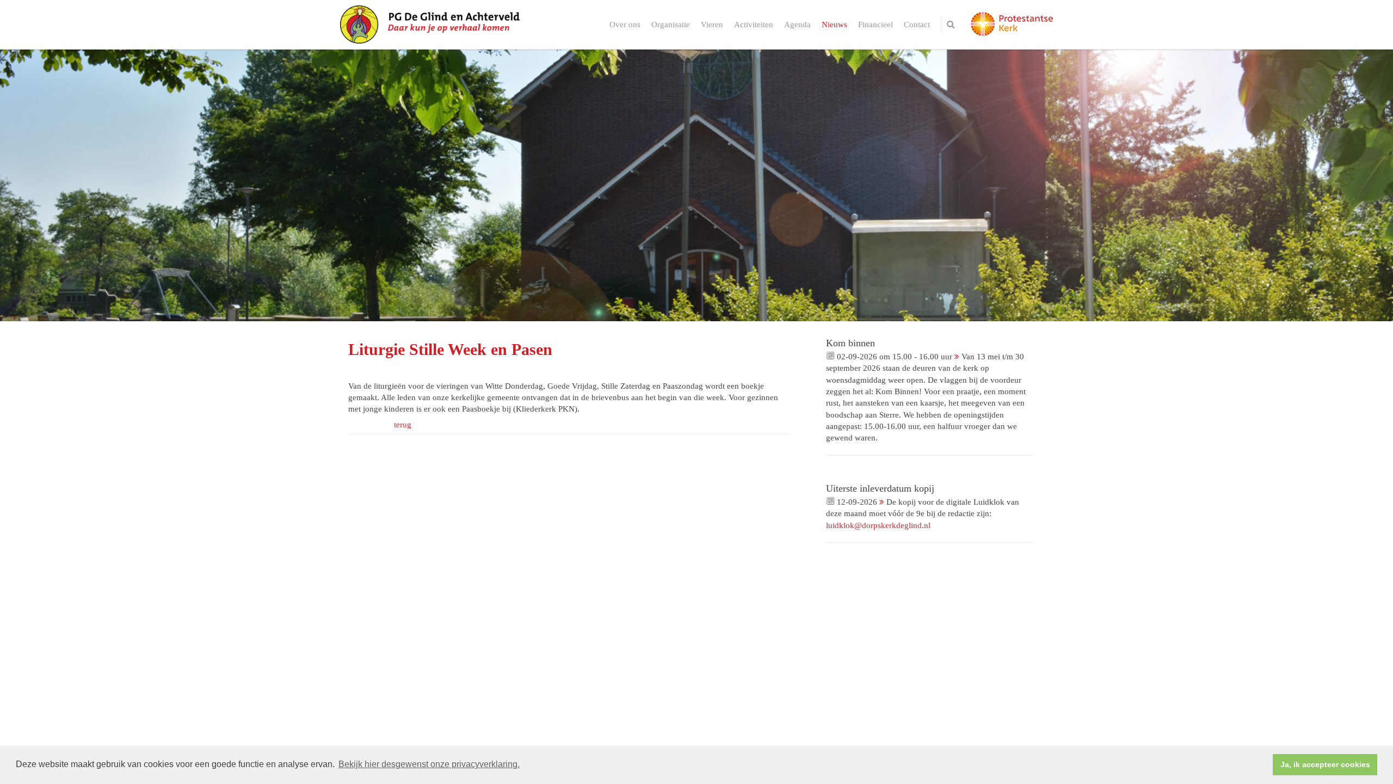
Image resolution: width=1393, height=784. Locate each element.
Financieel (875, 24)
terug (402, 424)
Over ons (624, 24)
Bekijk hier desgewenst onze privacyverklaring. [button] (429, 764)
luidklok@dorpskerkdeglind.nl (878, 525)
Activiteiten (753, 24)
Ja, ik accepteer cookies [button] (1325, 764)
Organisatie (670, 24)
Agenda (797, 24)
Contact (917, 24)
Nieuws (834, 24)
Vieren (712, 24)
